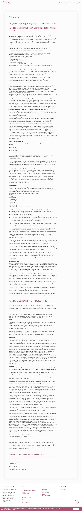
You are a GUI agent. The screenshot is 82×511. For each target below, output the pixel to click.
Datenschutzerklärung (11, 509)
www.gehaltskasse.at (32, 127)
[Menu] (78, 3)
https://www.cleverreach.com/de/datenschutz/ (20, 436)
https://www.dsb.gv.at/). (49, 295)
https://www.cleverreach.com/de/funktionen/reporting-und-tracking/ (25, 404)
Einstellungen (68, 508)
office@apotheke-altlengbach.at (16, 44)
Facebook (63, 489)
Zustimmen (76, 508)
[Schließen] (80, 509)
